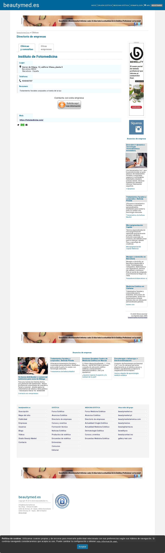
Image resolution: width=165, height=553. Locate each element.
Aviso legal (23, 513)
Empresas (23, 423)
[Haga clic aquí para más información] (69, 108)
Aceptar (82, 547)
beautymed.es (21, 5)
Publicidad (23, 419)
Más (148, 5)
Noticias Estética (59, 431)
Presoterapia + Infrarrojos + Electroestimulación (126, 360)
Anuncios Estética (59, 415)
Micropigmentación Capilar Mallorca (133, 248)
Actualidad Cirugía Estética (96, 423)
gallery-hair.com (125, 438)
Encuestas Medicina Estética (97, 438)
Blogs (21, 431)
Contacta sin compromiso (28, 393)
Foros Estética (58, 411)
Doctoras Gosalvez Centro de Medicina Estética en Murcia (95, 360)
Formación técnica (60, 427)
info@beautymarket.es (27, 505)
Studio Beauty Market (28, 438)
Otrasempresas (46, 48)
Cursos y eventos (59, 423)
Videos (22, 435)
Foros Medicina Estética (95, 411)
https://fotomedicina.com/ (31, 120)
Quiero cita (130, 304)
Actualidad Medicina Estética (97, 427)
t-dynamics (130, 189)
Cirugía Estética (105, 5)
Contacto (23, 442)
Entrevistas (56, 442)
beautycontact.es (125, 435)
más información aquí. (107, 541)
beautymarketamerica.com (129, 419)
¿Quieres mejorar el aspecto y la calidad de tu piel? (94, 376)
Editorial (55, 450)
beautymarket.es (125, 411)
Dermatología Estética (94, 431)
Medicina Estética (121, 5)
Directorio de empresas (62, 419)
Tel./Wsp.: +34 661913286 (28, 507)
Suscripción (24, 411)
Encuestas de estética (61, 438)
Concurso (56, 446)
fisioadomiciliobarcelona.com (137, 278)
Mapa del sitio (24, 415)
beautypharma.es (125, 427)
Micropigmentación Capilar (134, 226)
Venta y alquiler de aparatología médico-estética (126, 374)
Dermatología (136, 5)
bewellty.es (122, 431)
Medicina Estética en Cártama (135, 287)
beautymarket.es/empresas (137, 317)
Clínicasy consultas (27, 48)
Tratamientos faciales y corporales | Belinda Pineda (136, 199)
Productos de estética (61, 435)
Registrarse (157, 5)
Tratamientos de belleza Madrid (62, 371)
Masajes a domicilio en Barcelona (136, 258)
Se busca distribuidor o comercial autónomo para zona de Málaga (32, 378)
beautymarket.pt (125, 415)
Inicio (93, 5)
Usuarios (22, 427)
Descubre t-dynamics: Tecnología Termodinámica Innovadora (135, 148)
